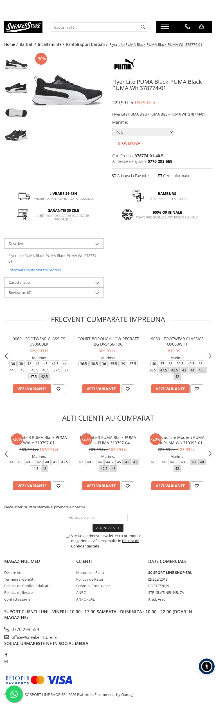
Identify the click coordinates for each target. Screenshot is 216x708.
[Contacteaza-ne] (187, 26)
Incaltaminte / (51, 44)
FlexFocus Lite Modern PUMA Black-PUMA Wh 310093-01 (177, 440)
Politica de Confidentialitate (27, 585)
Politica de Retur (90, 579)
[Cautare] (143, 27)
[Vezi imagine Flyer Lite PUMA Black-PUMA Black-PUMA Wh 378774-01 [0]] (16, 63)
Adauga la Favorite (132, 175)
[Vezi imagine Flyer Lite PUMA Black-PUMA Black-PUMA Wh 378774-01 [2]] (16, 111)
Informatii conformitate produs (34, 269)
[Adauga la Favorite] (58, 388)
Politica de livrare (18, 592)
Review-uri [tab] (20, 292)
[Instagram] (6, 661)
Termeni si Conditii (19, 579)
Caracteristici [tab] (19, 282)
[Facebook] (6, 654)
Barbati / (28, 44)
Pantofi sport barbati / (87, 44)
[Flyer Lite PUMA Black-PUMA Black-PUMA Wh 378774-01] (67, 87)
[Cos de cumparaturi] (201, 26)
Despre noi (13, 572)
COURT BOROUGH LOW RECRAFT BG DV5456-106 (108, 341)
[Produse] (165, 28)
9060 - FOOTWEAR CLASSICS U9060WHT (177, 341)
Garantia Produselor (93, 585)
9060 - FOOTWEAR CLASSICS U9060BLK (39, 341)
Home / (11, 44)
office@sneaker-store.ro (34, 637)
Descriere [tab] (16, 243)
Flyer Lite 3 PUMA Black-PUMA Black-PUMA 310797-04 (108, 440)
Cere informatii (175, 175)
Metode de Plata (90, 572)
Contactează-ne (17, 599)
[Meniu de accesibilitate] (207, 666)
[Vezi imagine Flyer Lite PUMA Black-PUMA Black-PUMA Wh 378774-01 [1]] (16, 87)
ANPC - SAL (85, 599)
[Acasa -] (23, 27)
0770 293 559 (24, 629)
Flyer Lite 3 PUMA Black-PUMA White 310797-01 (39, 440)
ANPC (81, 592)
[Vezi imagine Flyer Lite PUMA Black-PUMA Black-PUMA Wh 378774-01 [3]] (16, 135)
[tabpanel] (67, 87)
